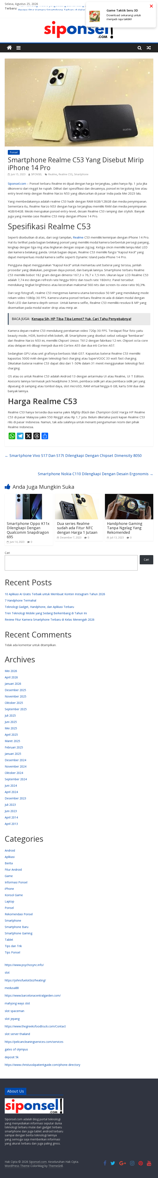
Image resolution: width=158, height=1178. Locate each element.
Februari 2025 (14, 747)
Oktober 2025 (14, 703)
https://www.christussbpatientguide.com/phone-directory (42, 1065)
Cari (7, 553)
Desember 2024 (15, 760)
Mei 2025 (11, 728)
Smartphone (81, 174)
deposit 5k (12, 1057)
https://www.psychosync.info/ (24, 965)
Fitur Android (13, 869)
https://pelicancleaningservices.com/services (34, 1042)
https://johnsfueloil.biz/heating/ (25, 980)
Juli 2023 (10, 805)
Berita (9, 863)
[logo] (34, 1100)
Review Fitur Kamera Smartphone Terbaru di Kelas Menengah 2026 (49, 619)
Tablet (9, 940)
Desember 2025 (15, 690)
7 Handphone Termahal (20, 600)
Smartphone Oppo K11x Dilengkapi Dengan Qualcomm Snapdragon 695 (28, 530)
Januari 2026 (13, 684)
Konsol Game (14, 895)
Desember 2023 (15, 798)
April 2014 (11, 817)
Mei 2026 (11, 671)
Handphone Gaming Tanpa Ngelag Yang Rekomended (124, 528)
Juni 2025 (11, 722)
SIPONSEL (36, 174)
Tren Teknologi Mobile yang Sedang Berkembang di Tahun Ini (59, 8)
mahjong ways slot (17, 1003)
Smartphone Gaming (18, 933)
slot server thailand (17, 1034)
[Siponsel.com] (9, 47)
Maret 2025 (12, 741)
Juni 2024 (11, 785)
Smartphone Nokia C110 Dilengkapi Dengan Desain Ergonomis (95, 473)
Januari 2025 (13, 754)
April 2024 (11, 792)
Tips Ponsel (12, 952)
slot (7, 972)
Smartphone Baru (16, 927)
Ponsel (14, 152)
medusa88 (12, 988)
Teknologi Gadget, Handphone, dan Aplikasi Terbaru (39, 607)
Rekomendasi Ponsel (19, 914)
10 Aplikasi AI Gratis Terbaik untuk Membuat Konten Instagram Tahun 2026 (55, 594)
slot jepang (12, 1019)
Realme (52, 174)
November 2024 (15, 766)
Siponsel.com (17, 183)
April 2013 (11, 824)
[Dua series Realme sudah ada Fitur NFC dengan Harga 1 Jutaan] (79, 496)
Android (10, 850)
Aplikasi (10, 857)
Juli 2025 (10, 715)
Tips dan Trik (13, 946)
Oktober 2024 (14, 773)
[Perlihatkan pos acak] (148, 47)
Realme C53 (65, 174)
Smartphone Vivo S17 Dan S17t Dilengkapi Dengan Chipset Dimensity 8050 (73, 455)
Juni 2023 (11, 811)
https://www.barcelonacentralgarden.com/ (33, 995)
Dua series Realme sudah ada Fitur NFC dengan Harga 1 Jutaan (77, 528)
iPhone (9, 889)
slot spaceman (14, 1011)
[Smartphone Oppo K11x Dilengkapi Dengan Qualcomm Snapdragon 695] (29, 496)
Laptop (9, 901)
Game (9, 876)
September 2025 (16, 709)
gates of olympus (16, 1049)
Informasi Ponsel (16, 882)
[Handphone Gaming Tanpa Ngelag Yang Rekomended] (129, 496)
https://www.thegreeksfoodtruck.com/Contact (35, 1026)
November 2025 (15, 696)
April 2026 (11, 677)
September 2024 (16, 779)
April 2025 (11, 735)
